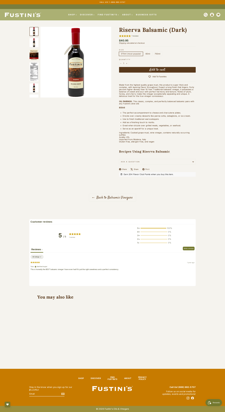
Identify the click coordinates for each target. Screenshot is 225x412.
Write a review (189, 248)
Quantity (125, 59)
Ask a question (130, 162)
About (127, 14)
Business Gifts (146, 14)
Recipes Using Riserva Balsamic (145, 151)
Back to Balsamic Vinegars (114, 197)
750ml (157, 54)
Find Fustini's (108, 14)
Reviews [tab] (36, 249)
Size (121, 50)
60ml (148, 54)
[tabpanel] (112, 270)
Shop (72, 14)
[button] (154, 228)
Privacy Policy (142, 378)
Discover (87, 14)
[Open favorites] (7, 404)
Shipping (122, 43)
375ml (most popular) (131, 54)
